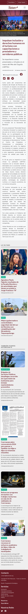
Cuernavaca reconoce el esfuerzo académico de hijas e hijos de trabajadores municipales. (9, 546)
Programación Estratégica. (11, 583)
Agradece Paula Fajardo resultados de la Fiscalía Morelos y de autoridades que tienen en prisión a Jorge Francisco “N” (10, 285)
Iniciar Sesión (21, 2)
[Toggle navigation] (24, 7)
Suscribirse (11, 2)
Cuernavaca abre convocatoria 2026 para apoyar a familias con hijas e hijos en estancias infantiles (8, 447)
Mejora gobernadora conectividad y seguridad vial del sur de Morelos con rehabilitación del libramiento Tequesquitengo (9, 326)
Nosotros (4, 600)
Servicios (4, 586)
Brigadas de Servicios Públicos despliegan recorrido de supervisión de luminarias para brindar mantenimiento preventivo (9, 379)
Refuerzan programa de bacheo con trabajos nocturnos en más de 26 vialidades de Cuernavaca (9, 497)
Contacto (5, 573)
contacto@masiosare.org (7, 575)
